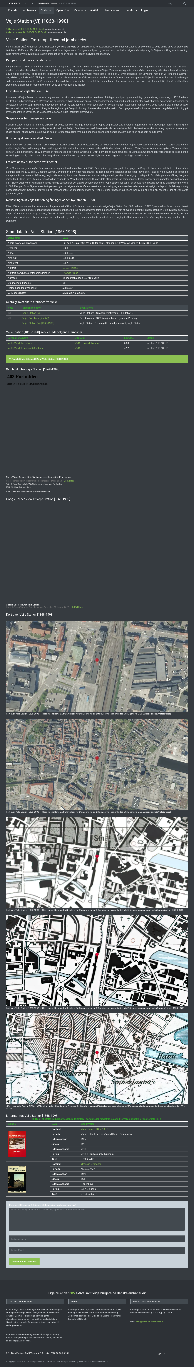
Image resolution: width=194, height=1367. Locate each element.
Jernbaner (28, 10)
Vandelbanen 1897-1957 (94, 1129)
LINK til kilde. (70, 481)
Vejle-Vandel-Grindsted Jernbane (26, 348)
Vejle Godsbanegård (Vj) (35, 318)
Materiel (79, 10)
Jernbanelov (111, 10)
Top (159, 1354)
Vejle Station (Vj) (31, 313)
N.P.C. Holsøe (70, 268)
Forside (12, 10)
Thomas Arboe (70, 273)
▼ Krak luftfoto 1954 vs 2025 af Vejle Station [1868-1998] (38, 359)
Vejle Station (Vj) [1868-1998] (38, 323)
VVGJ (78, 348)
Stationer (46, 10)
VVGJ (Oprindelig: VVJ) (87, 343)
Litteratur (129, 10)
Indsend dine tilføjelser (24, 1261)
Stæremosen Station (48, 3)
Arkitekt (95, 10)
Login (144, 10)
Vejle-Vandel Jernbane (20, 343)
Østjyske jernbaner (91, 1164)
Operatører (62, 10)
